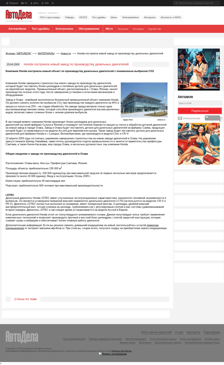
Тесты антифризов (190, 338)
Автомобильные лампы (168, 342)
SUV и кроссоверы (50, 17)
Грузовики (123, 29)
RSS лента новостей (156, 332)
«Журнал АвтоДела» (121, 351)
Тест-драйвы (99, 17)
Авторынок (149, 17)
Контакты (193, 332)
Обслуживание (89, 28)
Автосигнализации (135, 338)
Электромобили (130, 17)
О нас (179, 332)
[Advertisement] (87, 269)
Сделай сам (154, 29)
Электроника (64, 28)
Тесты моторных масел (163, 338)
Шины (114, 17)
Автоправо (138, 29)
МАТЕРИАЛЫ (46, 53)
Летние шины (212, 338)
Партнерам (212, 332)
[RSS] (52, 3)
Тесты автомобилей (74, 338)
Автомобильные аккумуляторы (202, 342)
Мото (109, 28)
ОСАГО (83, 17)
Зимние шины (127, 342)
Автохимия (145, 342)
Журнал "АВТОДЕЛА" (18, 53)
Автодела (185, 96)
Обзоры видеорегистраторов (105, 338)
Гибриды (69, 17)
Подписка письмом (191, 118)
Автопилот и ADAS (171, 17)
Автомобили (17, 28)
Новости (66, 53)
